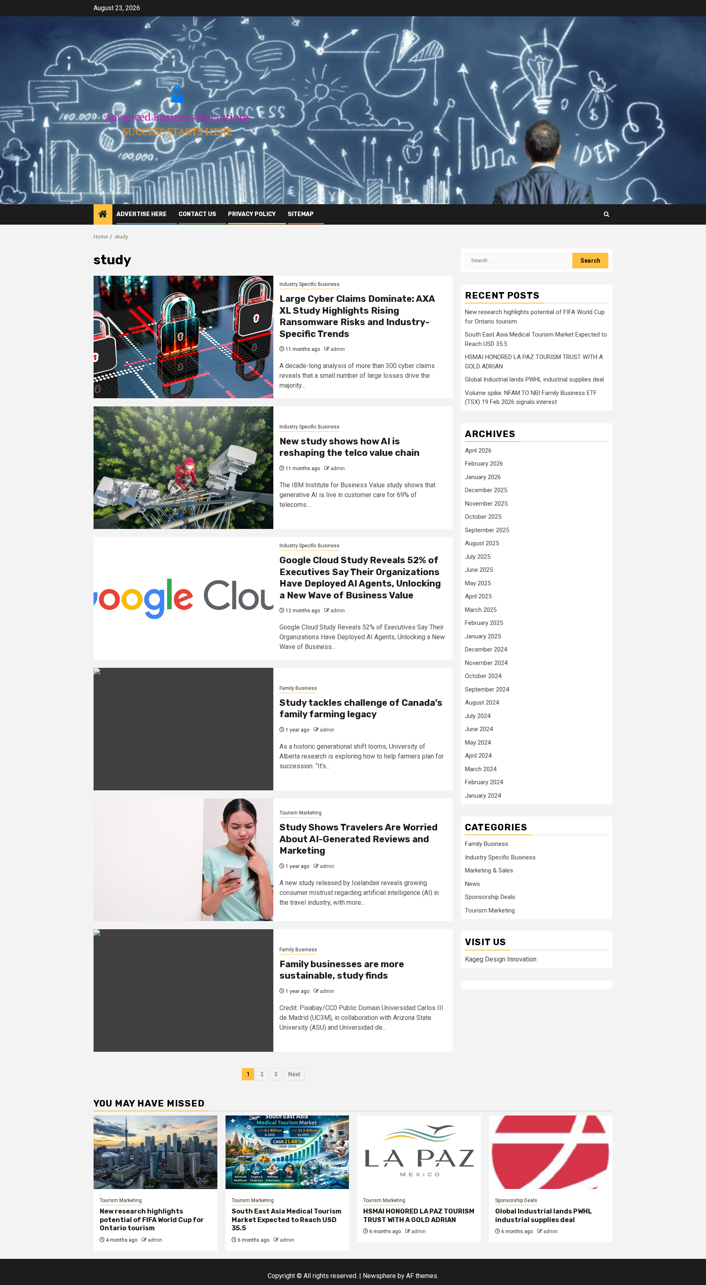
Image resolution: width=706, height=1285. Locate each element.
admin (338, 349)
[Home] (102, 215)
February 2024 (484, 782)
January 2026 (483, 477)
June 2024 (479, 729)
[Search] (606, 214)
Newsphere (379, 1276)
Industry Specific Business (309, 284)
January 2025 (483, 636)
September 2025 (487, 530)
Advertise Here (141, 214)
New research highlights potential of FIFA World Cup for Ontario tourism (152, 1219)
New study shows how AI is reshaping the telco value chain (349, 447)
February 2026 (484, 464)
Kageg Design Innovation (500, 959)
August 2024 (482, 703)
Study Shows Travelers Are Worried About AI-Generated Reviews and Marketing (358, 839)
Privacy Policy (252, 214)
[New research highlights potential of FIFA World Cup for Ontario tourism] (155, 1152)
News (472, 884)
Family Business (298, 688)
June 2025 (479, 570)
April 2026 (478, 450)
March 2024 (480, 769)
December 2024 (486, 650)
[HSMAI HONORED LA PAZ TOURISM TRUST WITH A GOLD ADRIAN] (419, 1152)
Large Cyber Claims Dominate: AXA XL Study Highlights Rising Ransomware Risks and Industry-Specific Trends (357, 316)
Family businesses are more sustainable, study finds (341, 970)
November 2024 (486, 663)
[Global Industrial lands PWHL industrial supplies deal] (551, 1152)
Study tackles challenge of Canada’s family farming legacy (360, 708)
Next (294, 1074)
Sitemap (301, 214)
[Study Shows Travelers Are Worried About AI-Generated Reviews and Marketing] (183, 860)
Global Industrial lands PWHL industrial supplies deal (534, 380)
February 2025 (484, 623)
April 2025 (478, 596)
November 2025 (486, 503)
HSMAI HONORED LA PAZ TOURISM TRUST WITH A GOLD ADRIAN (418, 1215)
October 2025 (483, 517)
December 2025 (486, 490)
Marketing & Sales (489, 871)
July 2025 (477, 556)
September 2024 (487, 689)
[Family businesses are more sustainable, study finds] (183, 990)
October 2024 (483, 676)
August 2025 (482, 543)
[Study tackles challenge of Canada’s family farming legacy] (183, 729)
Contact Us (197, 214)
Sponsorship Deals (490, 897)
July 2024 (477, 716)
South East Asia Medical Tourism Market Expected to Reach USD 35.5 (287, 1219)
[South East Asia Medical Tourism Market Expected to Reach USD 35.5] (287, 1152)
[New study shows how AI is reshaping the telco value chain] (183, 467)
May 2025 (478, 583)
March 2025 (480, 609)
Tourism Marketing (300, 813)
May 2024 (478, 742)
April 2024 (478, 756)
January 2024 (483, 795)
